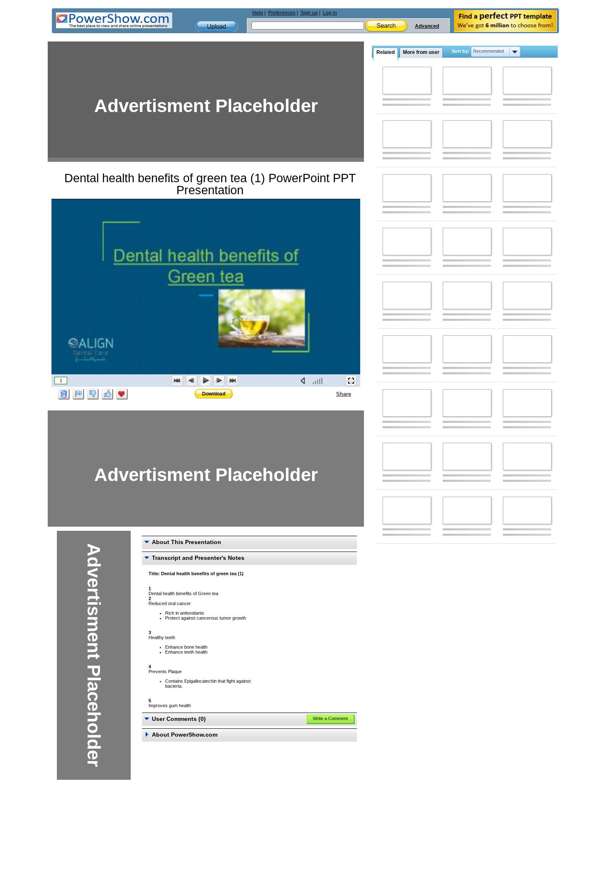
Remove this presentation (64, 394)
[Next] (218, 380)
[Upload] (216, 26)
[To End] (232, 380)
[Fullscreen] (351, 380)
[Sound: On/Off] (304, 380)
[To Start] (177, 380)
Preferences (281, 13)
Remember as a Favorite (122, 394)
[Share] (331, 394)
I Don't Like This (93, 394)
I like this (107, 394)
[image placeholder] (407, 80)
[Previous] (191, 380)
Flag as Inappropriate (78, 394)
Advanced (427, 26)
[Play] (205, 380)
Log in (330, 13)
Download (213, 394)
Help (257, 13)
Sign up (309, 13)
